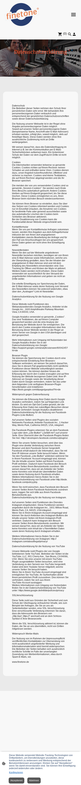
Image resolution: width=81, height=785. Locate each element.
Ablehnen (34, 780)
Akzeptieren (16, 780)
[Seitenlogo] (22, 14)
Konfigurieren (16, 772)
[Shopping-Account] (74, 34)
